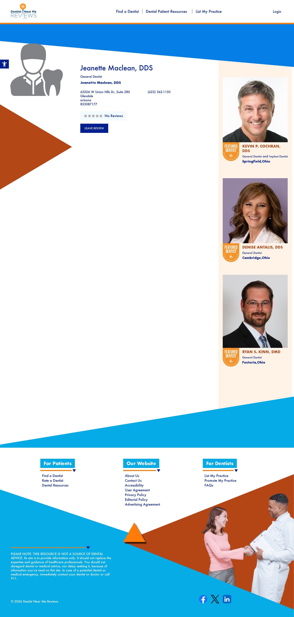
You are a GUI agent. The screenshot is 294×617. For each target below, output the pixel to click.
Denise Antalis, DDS (262, 247)
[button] (4, 64)
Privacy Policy (135, 494)
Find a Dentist (127, 11)
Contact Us (133, 480)
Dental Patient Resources (166, 11)
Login (277, 11)
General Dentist (91, 76)
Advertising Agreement (142, 504)
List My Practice (209, 11)
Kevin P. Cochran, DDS (261, 148)
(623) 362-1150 (159, 92)
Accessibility (134, 485)
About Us (132, 475)
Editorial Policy (136, 499)
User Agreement (137, 490)
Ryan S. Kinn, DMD (261, 352)
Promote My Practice (220, 480)
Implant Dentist (278, 156)
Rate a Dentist (52, 480)
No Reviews (114, 115)
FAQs (209, 485)
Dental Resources (55, 485)
